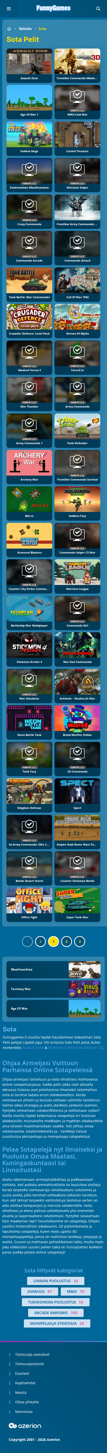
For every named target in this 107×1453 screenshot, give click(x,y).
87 (50, 1291)
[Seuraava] (40, 941)
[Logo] (53, 8)
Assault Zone (33, 1047)
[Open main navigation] (8, 8)
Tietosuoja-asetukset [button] (32, 1354)
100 (74, 1312)
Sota (42, 28)
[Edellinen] (27, 941)
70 (82, 1291)
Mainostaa (24, 1411)
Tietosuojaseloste (29, 1363)
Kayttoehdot (25, 1382)
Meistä (20, 1392)
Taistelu (25, 28)
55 (81, 1302)
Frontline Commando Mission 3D (75, 1047)
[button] (98, 8)
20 (82, 1323)
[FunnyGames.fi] (9, 28)
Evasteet (22, 1373)
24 (76, 1280)
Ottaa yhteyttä (27, 1402)
